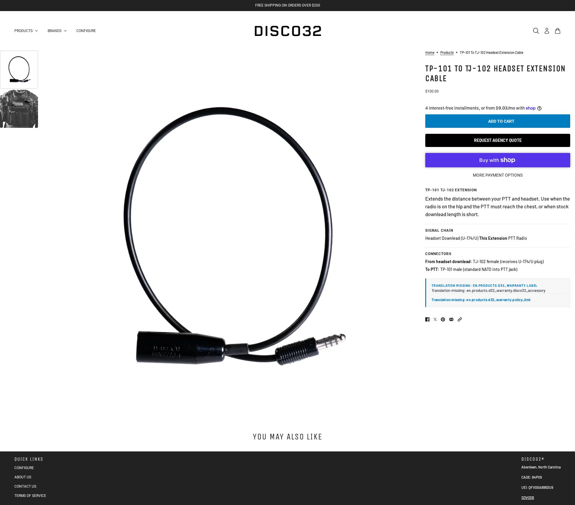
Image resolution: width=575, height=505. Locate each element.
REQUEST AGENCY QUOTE (498, 140)
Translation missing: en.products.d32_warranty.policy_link (481, 300)
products (447, 52)
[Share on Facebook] (427, 319)
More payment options (498, 175)
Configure (24, 468)
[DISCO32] (287, 31)
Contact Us (25, 486)
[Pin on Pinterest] (443, 319)
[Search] (536, 31)
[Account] (547, 31)
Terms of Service (30, 496)
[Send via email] (451, 319)
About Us (22, 477)
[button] (459, 319)
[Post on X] (435, 319)
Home (429, 52)
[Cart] (558, 31)
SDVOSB (527, 497)
